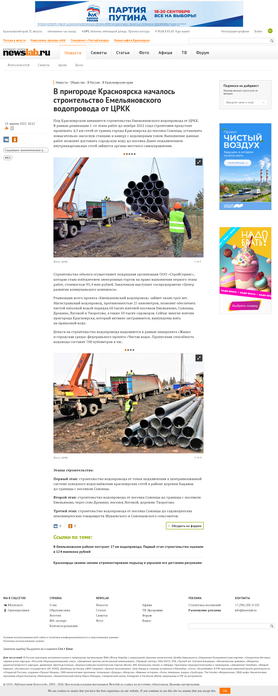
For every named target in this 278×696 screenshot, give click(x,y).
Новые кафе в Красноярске (132, 40)
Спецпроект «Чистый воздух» (90, 40)
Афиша (147, 605)
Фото (99, 621)
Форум (147, 615)
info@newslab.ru (245, 610)
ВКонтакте (15, 605)
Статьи (101, 610)
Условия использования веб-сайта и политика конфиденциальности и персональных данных (60, 637)
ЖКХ (8, 158)
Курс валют (182, 31)
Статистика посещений (205, 605)
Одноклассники (18, 610)
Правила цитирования (184, 684)
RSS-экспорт (58, 621)
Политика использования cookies (23, 641)
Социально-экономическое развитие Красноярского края (26, 150)
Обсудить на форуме (187, 526)
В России (94, 82)
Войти (258, 31)
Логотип (55, 615)
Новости (62, 82)
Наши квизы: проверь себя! (48, 40)
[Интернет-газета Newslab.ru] (28, 52)
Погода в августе (14, 40)
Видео (146, 621)
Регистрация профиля (235, 31)
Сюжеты (102, 615)
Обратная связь (60, 610)
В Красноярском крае (118, 82)
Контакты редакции (64, 626)
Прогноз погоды (139, 31)
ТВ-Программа (152, 610)
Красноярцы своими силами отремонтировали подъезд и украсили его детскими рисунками (127, 562)
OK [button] (225, 691)
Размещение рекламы (205, 610)
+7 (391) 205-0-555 (247, 605)
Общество (77, 82)
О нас (53, 605)
